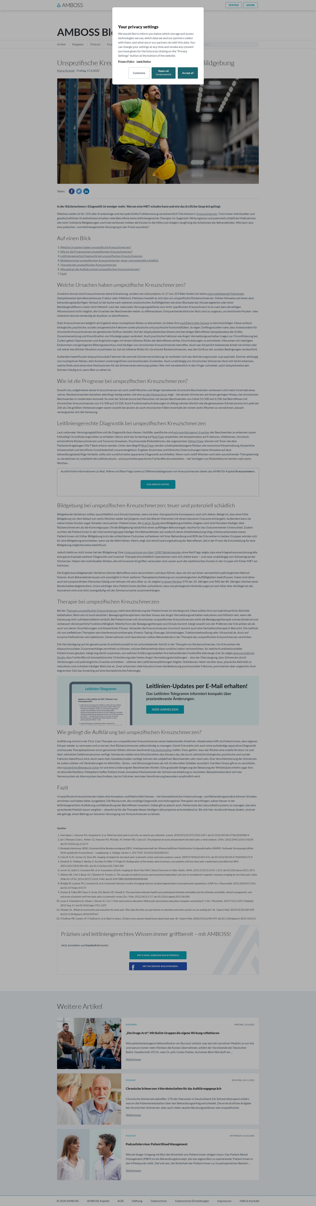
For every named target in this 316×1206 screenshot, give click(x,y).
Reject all (163, 72)
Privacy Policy (126, 61)
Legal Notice (144, 61)
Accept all (187, 72)
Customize (139, 72)
